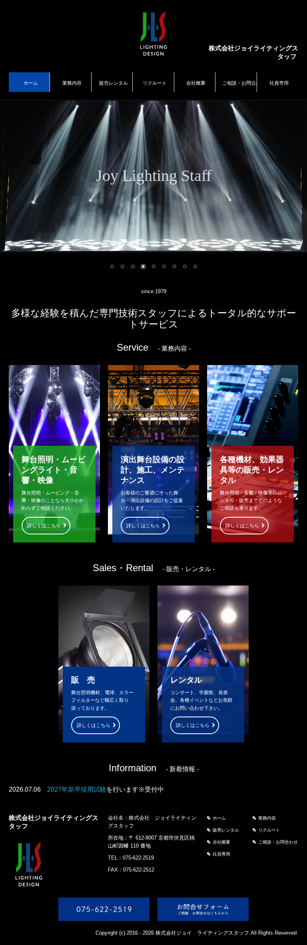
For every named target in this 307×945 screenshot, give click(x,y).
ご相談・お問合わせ (239, 83)
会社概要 (195, 83)
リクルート (155, 83)
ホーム (31, 83)
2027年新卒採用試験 (76, 789)
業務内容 (72, 83)
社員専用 (279, 83)
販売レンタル (113, 83)
